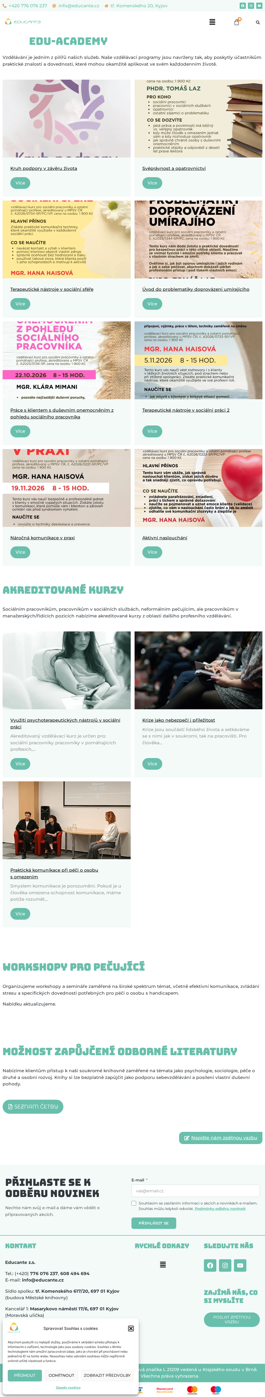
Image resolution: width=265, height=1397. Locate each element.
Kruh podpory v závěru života (43, 168)
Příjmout (24, 1375)
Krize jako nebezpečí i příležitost (178, 720)
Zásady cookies (68, 1387)
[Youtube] (259, 6)
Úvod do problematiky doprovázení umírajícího (195, 289)
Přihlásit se (154, 1223)
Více (20, 182)
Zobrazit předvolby (107, 1375)
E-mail (137, 1180)
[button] (131, 1328)
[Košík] (236, 22)
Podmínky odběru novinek (220, 1208)
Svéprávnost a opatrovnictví (174, 168)
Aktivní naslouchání (164, 537)
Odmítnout (61, 1375)
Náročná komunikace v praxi (42, 537)
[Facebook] (243, 6)
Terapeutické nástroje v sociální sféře (51, 289)
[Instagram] (251, 6)
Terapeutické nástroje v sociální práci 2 (186, 410)
